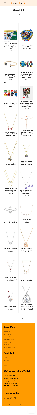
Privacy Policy (7, 337)
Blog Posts (6, 345)
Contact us (6, 363)
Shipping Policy (8, 332)
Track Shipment (8, 342)
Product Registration (9, 347)
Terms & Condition (9, 339)
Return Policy (7, 334)
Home (5, 358)
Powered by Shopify (20, 404)
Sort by (18, 14)
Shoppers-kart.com (11, 404)
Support (6, 365)
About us (6, 360)
